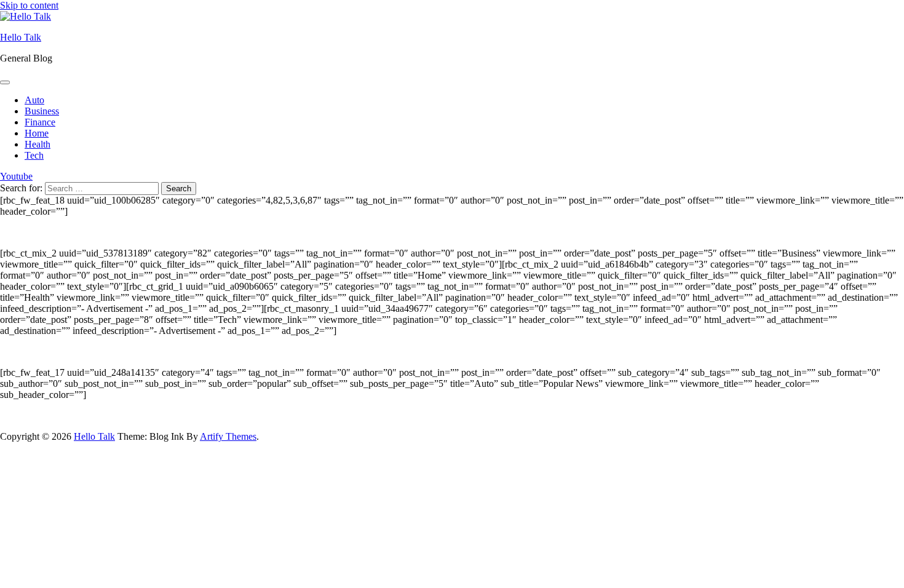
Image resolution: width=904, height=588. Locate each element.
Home (37, 133)
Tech (34, 155)
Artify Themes (228, 436)
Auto (34, 100)
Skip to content (29, 5)
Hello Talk (20, 37)
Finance (40, 122)
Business (42, 111)
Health (37, 144)
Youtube (16, 176)
